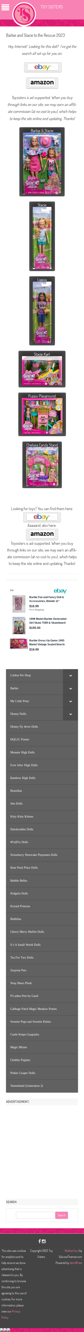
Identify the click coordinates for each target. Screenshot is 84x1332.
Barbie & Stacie (42, 130)
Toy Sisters (51, 7)
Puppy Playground (42, 396)
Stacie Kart (42, 354)
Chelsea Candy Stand (42, 445)
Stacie (42, 205)
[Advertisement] (42, 1150)
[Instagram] (44, 1241)
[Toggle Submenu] (70, 675)
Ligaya (42, 279)
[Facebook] (39, 1241)
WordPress (75, 1263)
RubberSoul (72, 1251)
